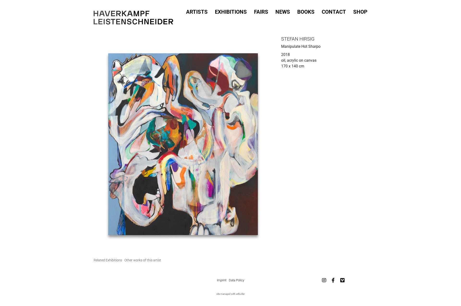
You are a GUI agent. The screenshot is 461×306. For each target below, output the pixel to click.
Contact (334, 12)
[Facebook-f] (333, 280)
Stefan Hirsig (298, 39)
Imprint (221, 280)
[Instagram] (324, 280)
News (282, 12)
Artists (197, 12)
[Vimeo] (342, 280)
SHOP (360, 12)
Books (306, 12)
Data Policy (236, 280)
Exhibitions (231, 12)
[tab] (108, 260)
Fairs (261, 12)
